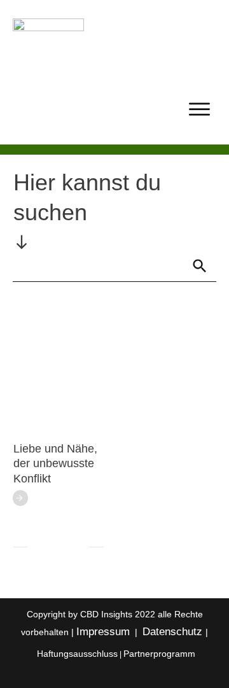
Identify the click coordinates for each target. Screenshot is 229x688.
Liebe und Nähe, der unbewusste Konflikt (55, 463)
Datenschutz (173, 632)
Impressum (103, 632)
